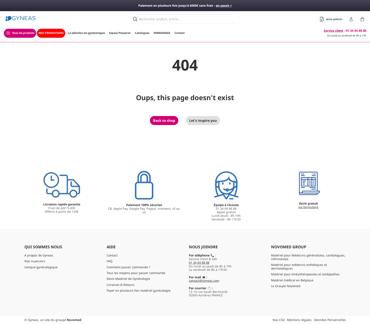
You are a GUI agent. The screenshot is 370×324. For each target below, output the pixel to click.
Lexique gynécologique (41, 267)
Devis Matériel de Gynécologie (128, 279)
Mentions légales (299, 320)
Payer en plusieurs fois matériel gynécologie (138, 290)
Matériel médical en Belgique (292, 280)
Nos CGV (279, 320)
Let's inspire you (203, 120)
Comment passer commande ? (128, 267)
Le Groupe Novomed (285, 286)
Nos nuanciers (34, 261)
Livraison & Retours (120, 285)
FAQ (109, 261)
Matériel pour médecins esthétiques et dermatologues (299, 266)
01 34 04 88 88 (199, 263)
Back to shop (164, 120)
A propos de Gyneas (38, 255)
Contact (112, 255)
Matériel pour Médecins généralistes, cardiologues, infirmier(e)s (308, 257)
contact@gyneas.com (204, 281)
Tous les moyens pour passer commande (136, 273)
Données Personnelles (330, 320)
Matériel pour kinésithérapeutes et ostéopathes (305, 274)
